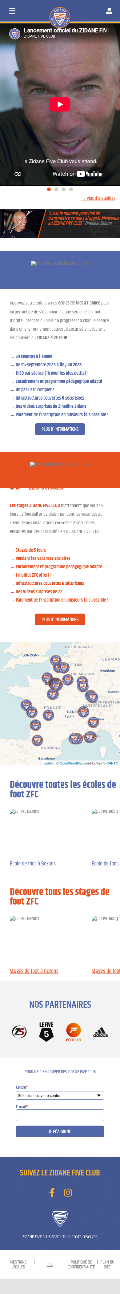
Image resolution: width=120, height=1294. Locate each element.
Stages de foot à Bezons (34, 971)
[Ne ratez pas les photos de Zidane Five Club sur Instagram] (68, 1193)
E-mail (22, 1107)
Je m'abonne (60, 1131)
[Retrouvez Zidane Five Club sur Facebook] (52, 1193)
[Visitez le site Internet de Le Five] (46, 1032)
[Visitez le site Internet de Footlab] (73, 1032)
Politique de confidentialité (81, 1264)
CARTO (112, 762)
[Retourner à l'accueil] (71, 12)
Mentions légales (18, 1264)
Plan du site (107, 1264)
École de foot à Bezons (33, 864)
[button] (49, 189)
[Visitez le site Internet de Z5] (19, 1032)
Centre (22, 1087)
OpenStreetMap (71, 762)
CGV (49, 1264)
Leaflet (48, 762)
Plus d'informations (60, 429)
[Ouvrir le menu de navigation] (12, 11)
